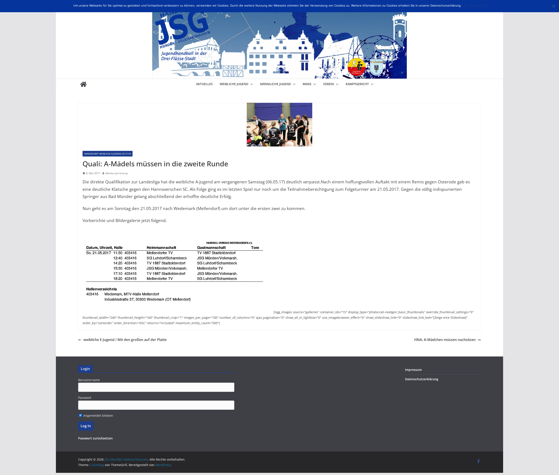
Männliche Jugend (275, 84)
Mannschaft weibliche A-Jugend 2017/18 (107, 153)
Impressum (413, 370)
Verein (328, 84)
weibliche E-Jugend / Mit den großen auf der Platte (125, 339)
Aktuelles (204, 84)
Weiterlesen (478, 5)
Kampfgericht (357, 84)
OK (466, 5)
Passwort (84, 398)
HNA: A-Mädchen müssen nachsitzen (445, 339)
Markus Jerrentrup (116, 173)
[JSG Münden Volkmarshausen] (83, 84)
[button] (250, 84)
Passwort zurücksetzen (95, 438)
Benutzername (89, 380)
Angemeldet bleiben (98, 415)
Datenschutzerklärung (421, 379)
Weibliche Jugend (234, 84)
